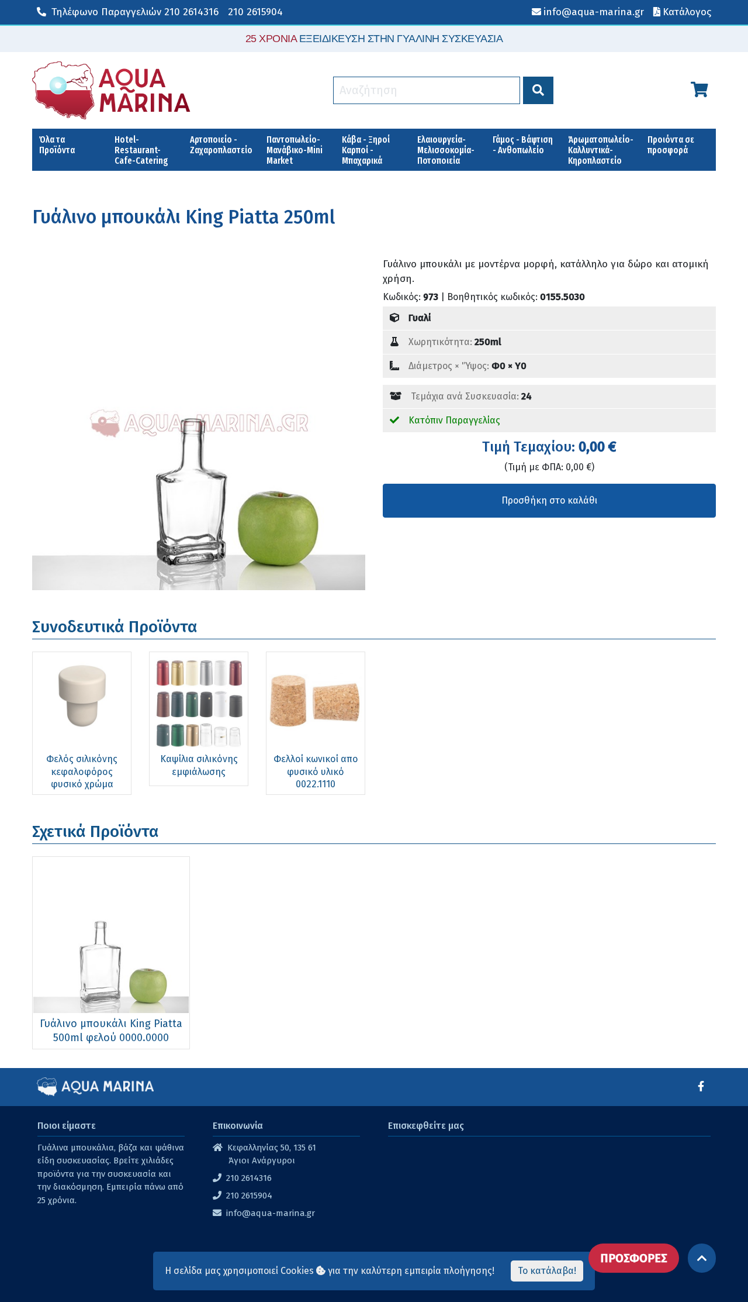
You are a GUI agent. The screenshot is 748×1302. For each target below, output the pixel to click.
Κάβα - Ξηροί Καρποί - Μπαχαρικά (366, 150)
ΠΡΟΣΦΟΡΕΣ (633, 1258)
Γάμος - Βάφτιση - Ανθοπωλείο (523, 145)
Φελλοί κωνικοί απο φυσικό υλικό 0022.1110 (315, 771)
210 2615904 (255, 12)
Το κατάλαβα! (547, 1270)
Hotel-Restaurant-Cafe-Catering (141, 150)
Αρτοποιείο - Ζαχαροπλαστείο (221, 145)
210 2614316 (135, 12)
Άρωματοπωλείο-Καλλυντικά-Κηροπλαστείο (600, 150)
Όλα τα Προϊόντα (57, 145)
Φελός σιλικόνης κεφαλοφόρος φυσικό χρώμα (81, 771)
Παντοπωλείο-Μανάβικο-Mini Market (294, 150)
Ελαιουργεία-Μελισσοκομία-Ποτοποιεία (446, 150)
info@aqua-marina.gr (270, 1213)
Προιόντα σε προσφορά (670, 145)
